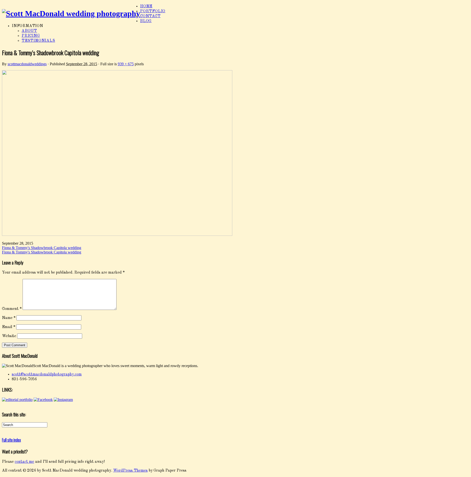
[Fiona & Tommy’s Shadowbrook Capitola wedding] (117, 235)
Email (8, 327)
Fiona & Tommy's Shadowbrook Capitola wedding (41, 248)
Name (8, 318)
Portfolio (152, 11)
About (29, 31)
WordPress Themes (130, 471)
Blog (146, 21)
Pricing (31, 36)
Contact (150, 16)
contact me (24, 462)
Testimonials (38, 41)
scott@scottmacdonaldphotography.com (47, 374)
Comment (12, 309)
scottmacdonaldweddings (27, 64)
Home (146, 6)
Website (9, 336)
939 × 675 (126, 64)
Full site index (11, 440)
